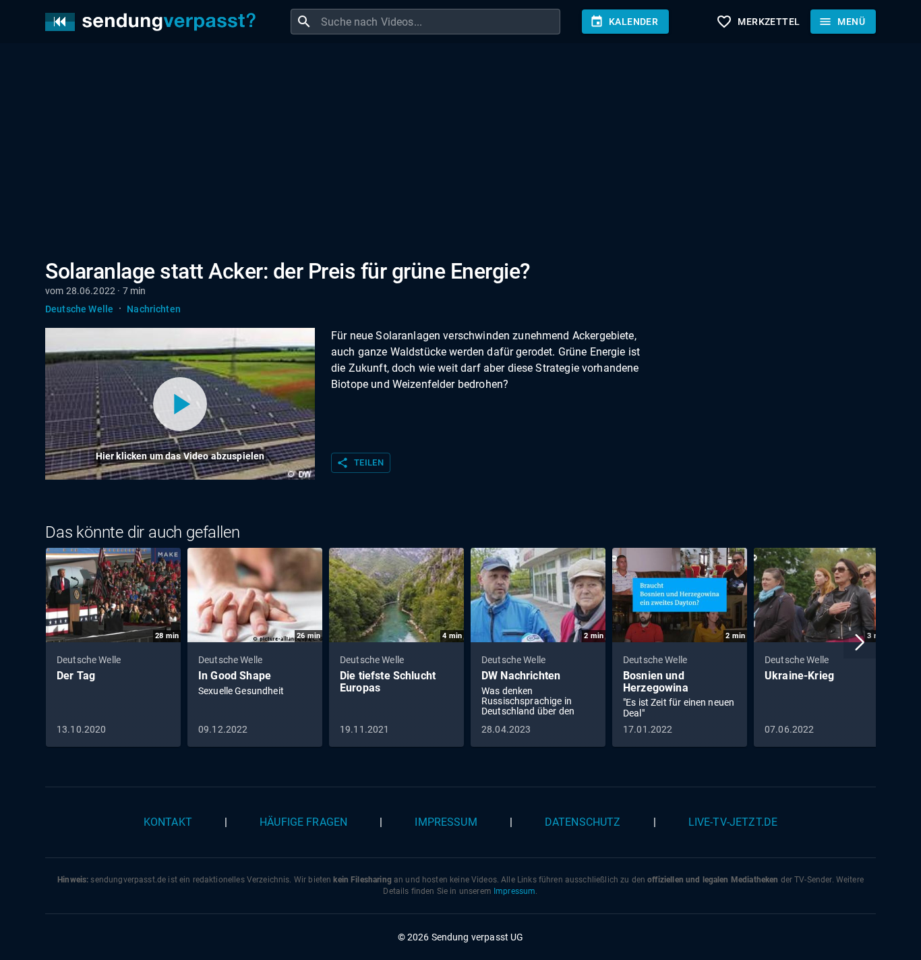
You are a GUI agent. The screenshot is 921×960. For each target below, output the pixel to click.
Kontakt (168, 822)
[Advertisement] (449, 153)
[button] (859, 642)
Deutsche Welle (79, 309)
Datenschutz (583, 822)
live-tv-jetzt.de (732, 822)
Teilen (360, 463)
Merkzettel (758, 21)
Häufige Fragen (303, 822)
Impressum (446, 822)
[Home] (153, 22)
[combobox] (439, 21)
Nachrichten (154, 309)
